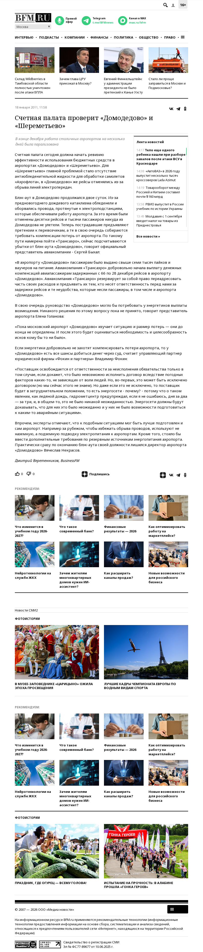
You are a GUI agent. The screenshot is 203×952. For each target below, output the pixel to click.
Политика (123, 37)
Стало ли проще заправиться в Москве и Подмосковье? (167, 83)
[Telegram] (178, 109)
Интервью (24, 37)
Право (170, 37)
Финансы (99, 37)
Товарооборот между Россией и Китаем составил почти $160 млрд (158, 192)
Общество (148, 37)
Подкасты (49, 37)
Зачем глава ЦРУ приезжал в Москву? (75, 81)
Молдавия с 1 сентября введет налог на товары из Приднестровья (159, 220)
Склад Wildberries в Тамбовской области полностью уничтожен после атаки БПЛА (32, 85)
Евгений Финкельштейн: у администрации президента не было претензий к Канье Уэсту (123, 85)
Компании (75, 37)
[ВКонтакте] (171, 109)
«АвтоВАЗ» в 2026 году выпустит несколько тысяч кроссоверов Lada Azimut (158, 175)
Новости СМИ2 (26, 610)
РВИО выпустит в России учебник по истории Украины (160, 206)
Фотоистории (27, 619)
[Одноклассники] (185, 109)
